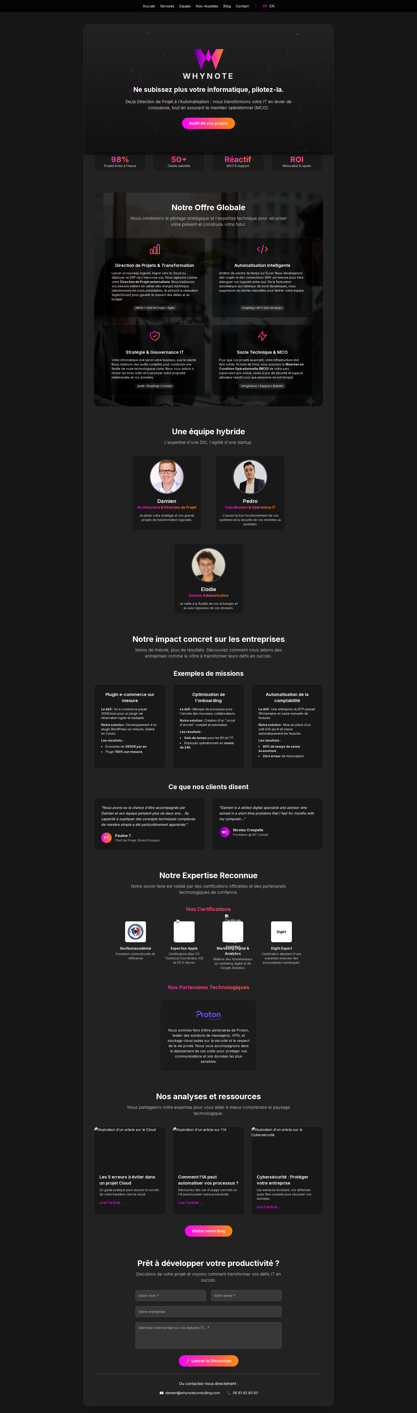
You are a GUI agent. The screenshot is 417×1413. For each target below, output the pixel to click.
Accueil (149, 6)
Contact (242, 6)
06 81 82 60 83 (242, 1393)
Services (167, 6)
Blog (227, 6)
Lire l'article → (111, 1202)
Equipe (184, 6)
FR (265, 6)
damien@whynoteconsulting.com (189, 1393)
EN (272, 6)
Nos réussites (207, 6)
